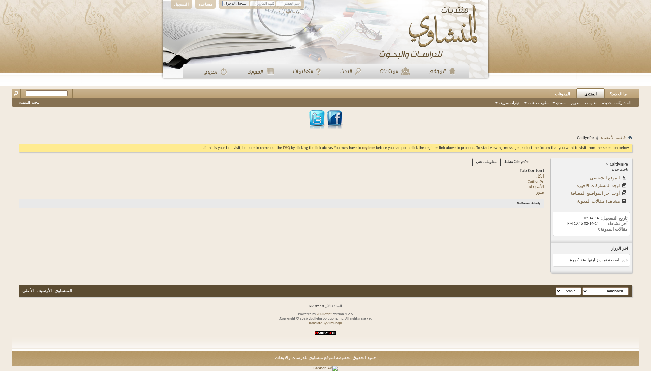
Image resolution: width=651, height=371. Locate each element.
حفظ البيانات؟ (289, 12)
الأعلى (28, 291)
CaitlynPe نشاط (516, 162)
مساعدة (205, 4)
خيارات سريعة (509, 103)
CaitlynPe (536, 182)
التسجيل (181, 4)
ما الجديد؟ (618, 93)
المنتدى (590, 93)
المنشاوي (63, 291)
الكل (540, 176)
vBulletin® (324, 314)
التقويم (576, 103)
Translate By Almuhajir (325, 323)
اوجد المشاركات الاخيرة (599, 186)
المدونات (562, 93)
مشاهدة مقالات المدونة (599, 201)
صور (540, 192)
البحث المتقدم (29, 102)
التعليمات (591, 103)
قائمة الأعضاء (613, 138)
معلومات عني (486, 162)
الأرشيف (44, 291)
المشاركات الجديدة (616, 103)
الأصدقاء (536, 187)
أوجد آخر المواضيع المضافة (596, 193)
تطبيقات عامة (538, 103)
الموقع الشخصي (605, 178)
